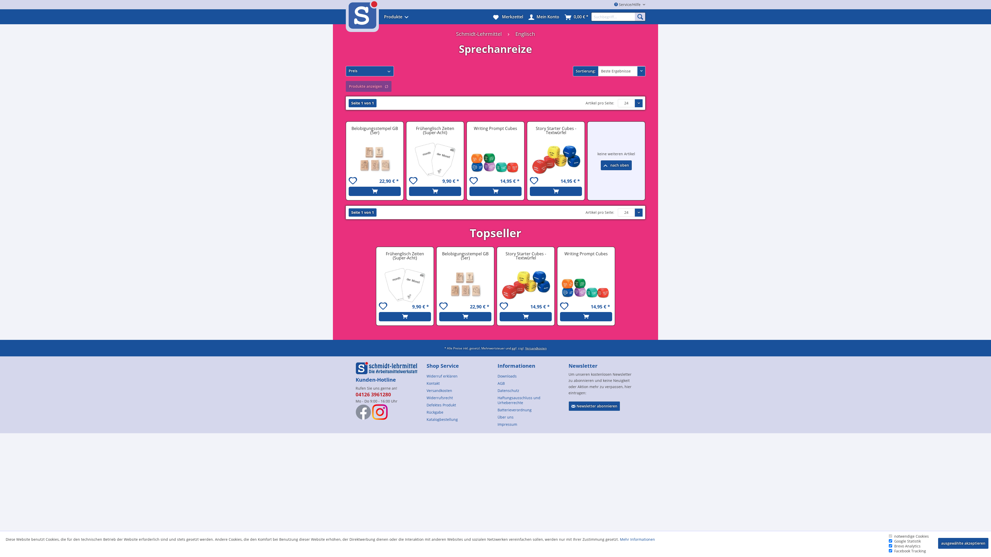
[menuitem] (403, 16)
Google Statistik (907, 541)
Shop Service (443, 365)
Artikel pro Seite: (600, 103)
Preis (353, 70)
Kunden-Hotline (376, 379)
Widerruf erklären (442, 376)
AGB (501, 383)
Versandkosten (536, 348)
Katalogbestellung (442, 419)
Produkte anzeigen (365, 86)
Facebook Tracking (910, 550)
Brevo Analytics (907, 546)
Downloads (507, 376)
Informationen (516, 365)
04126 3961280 (373, 394)
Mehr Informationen (637, 539)
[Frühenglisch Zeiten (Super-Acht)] (435, 160)
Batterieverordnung (515, 409)
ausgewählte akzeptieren (963, 543)
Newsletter (583, 365)
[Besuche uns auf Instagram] (380, 412)
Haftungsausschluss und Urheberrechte (519, 400)
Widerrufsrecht (440, 397)
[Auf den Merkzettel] (353, 181)
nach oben (619, 165)
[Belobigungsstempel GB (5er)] (375, 160)
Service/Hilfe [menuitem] (630, 4)
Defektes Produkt (441, 405)
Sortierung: (586, 71)
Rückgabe (435, 412)
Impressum (507, 424)
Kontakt (433, 383)
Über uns (506, 417)
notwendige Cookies (911, 536)
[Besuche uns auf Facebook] (363, 412)
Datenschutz (508, 390)
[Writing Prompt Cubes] (495, 160)
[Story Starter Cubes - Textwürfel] (556, 160)
